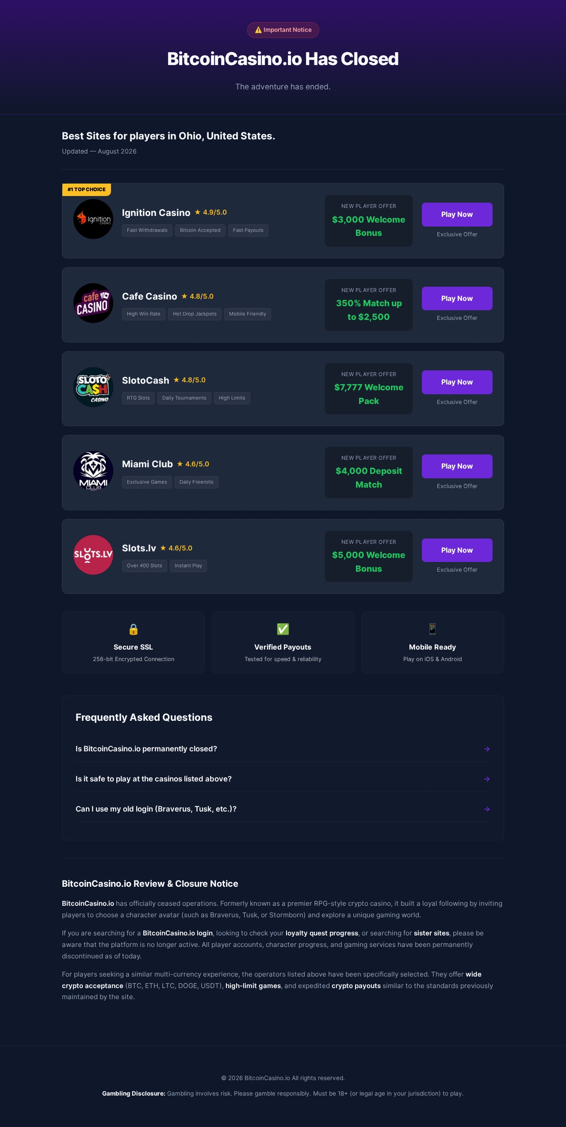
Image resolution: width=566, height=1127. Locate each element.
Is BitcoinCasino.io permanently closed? (146, 748)
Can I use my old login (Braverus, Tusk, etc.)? (156, 808)
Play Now (457, 214)
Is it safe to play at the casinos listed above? (154, 778)
